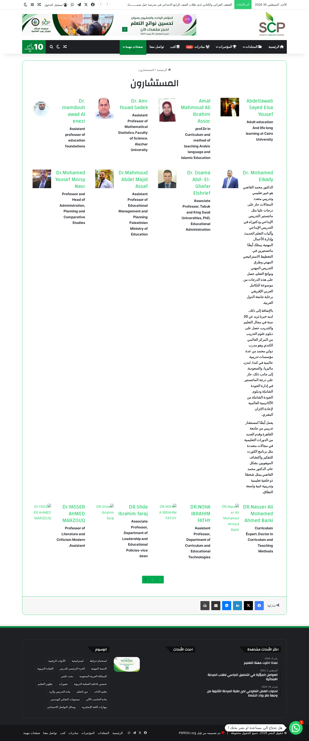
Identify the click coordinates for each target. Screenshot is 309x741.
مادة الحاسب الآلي (96, 699)
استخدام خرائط (98, 660)
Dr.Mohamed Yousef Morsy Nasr (70, 179)
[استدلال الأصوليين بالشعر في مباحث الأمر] (127, 697)
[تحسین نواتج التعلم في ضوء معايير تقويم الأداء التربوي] (127, 664)
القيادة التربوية (45, 668)
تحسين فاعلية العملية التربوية (90, 684)
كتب (173, 46)
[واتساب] (72, 4)
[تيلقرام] (79, 4)
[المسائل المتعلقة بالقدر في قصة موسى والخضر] (127, 681)
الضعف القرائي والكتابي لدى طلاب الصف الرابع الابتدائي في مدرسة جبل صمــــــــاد (179, 4)
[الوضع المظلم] (25, 4)
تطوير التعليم (45, 684)
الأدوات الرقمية (56, 660)
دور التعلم (82, 691)
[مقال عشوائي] (39, 4)
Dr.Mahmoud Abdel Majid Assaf (133, 179)
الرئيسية (274, 46)
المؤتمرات (226, 46)
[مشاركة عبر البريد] (215, 605)
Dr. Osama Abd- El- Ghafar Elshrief (198, 183)
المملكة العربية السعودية (93, 676)
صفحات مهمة (134, 46)
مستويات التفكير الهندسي (65, 699)
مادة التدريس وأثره (59, 691)
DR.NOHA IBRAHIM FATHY (200, 513)
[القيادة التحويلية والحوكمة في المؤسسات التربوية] (182, 697)
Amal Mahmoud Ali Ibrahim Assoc (195, 111)
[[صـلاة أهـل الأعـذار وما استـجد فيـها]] (182, 681)
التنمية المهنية (99, 668)
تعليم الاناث (100, 691)
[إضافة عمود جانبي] (32, 4)
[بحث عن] (51, 47)
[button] (296, 728)
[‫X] (86, 4)
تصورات (63, 684)
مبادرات (196, 46)
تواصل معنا (157, 46)
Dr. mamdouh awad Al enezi (73, 111)
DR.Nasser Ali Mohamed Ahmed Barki (258, 513)
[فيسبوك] (92, 4)
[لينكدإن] (237, 605)
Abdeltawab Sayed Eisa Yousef (260, 107)
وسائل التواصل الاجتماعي (61, 707)
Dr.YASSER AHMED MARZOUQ (73, 513)
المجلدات (251, 46)
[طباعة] (204, 605)
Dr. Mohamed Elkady (258, 176)
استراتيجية (77, 660)
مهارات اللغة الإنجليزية (94, 707)
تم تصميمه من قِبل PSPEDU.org (200, 733)
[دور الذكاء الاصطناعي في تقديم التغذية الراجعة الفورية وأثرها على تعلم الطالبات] (154, 697)
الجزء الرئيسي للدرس (72, 668)
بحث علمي (67, 676)
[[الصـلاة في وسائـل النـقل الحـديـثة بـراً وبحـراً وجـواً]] (154, 681)
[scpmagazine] (272, 24)
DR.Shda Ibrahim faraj (133, 510)
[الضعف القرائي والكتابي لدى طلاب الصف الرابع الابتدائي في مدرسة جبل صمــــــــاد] (154, 664)
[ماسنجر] (226, 605)
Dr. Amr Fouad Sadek (134, 104)
